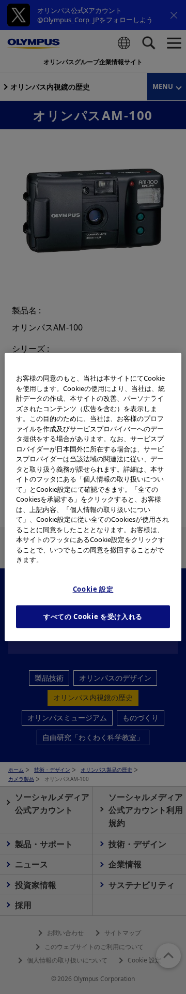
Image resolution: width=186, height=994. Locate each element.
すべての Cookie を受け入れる (93, 616)
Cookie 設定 (93, 589)
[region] (93, 497)
